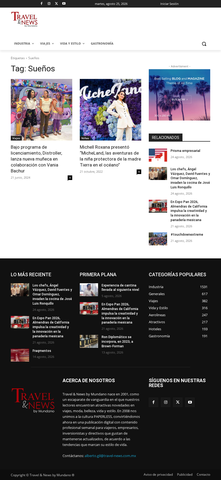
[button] (204, 43)
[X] (56, 4)
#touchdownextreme (187, 234)
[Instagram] (49, 4)
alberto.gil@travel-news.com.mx (110, 455)
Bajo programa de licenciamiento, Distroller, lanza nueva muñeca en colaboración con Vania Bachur (36, 159)
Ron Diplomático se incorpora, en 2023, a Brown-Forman (117, 341)
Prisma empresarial (185, 151)
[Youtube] (64, 4)
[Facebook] (42, 4)
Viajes (16, 138)
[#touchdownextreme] (158, 238)
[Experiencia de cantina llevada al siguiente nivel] (89, 289)
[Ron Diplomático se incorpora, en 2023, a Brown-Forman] (89, 341)
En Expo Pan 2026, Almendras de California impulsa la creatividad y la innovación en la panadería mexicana (189, 211)
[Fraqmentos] (20, 355)
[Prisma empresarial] (158, 155)
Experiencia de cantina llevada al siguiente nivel (120, 288)
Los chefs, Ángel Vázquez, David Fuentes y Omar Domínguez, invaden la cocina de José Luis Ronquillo (190, 178)
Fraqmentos (42, 351)
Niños (85, 138)
